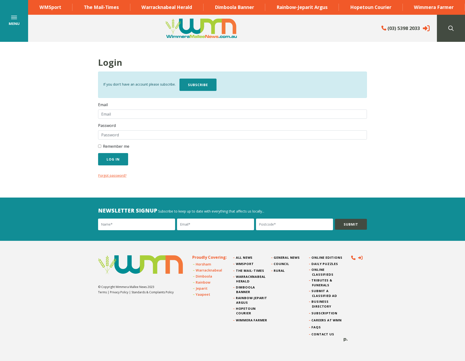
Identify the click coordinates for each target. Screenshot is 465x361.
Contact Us (323, 334)
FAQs (316, 327)
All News (244, 257)
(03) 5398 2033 (403, 28)
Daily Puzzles (325, 264)
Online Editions (327, 257)
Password (107, 125)
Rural (279, 270)
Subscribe (198, 84)
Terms (102, 292)
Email (103, 104)
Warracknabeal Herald (166, 7)
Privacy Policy (119, 292)
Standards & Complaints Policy (153, 292)
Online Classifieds (322, 271)
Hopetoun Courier (370, 7)
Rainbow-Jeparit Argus (302, 7)
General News (287, 257)
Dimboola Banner (234, 7)
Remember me (116, 146)
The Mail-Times (101, 7)
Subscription (324, 313)
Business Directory (321, 303)
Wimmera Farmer (434, 7)
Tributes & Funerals (322, 282)
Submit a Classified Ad (324, 293)
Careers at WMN (327, 320)
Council (281, 264)
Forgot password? (112, 175)
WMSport (50, 7)
